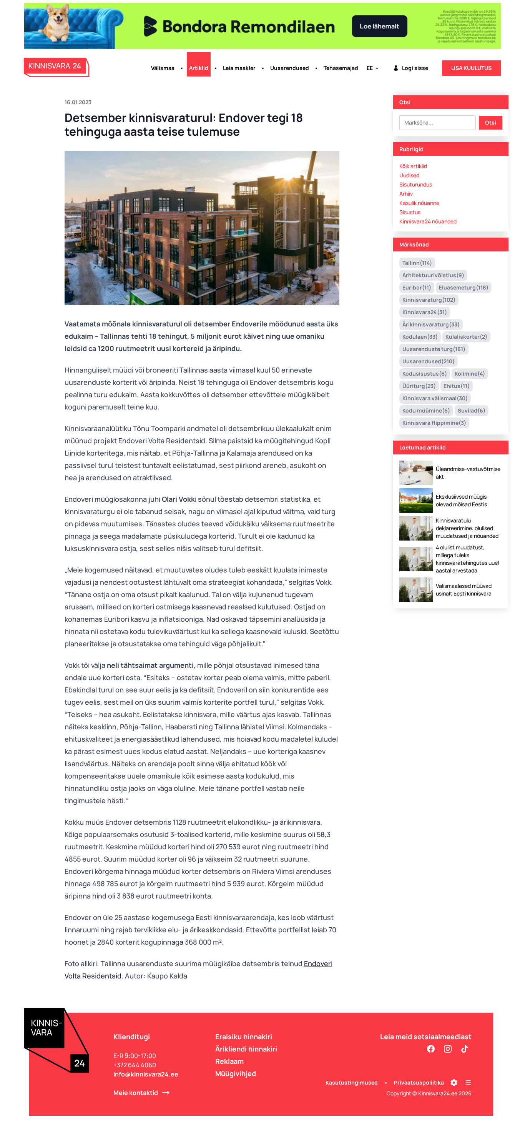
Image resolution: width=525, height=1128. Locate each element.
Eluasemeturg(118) (463, 287)
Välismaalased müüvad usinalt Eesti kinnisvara (464, 589)
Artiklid (198, 68)
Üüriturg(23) (419, 385)
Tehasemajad (341, 68)
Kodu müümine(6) (426, 410)
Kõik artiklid (413, 166)
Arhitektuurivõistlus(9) (433, 275)
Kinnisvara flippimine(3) (434, 422)
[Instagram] (448, 1049)
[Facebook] (431, 1049)
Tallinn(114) (417, 262)
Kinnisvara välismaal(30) (435, 398)
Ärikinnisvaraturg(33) (431, 324)
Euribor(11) (416, 287)
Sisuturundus (415, 184)
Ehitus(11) (457, 385)
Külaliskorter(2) (466, 336)
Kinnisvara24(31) (424, 312)
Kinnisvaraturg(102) (428, 299)
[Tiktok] (465, 1049)
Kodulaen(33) (420, 336)
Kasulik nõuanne (419, 202)
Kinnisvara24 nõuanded (428, 221)
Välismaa (162, 68)
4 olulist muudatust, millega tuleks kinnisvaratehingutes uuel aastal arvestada (467, 559)
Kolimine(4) (470, 373)
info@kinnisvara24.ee (145, 1074)
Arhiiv (406, 193)
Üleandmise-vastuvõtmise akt (468, 472)
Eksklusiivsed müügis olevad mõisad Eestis (461, 500)
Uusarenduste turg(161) (433, 349)
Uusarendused (289, 68)
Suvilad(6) (471, 410)
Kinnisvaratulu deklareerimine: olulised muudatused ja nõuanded (467, 528)
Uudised (409, 175)
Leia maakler (239, 68)
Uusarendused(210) (428, 361)
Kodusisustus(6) (424, 373)
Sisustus (409, 212)
